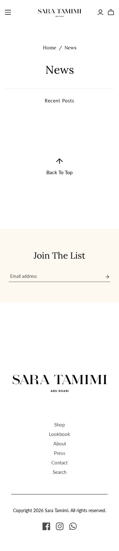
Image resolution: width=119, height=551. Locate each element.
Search (59, 472)
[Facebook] (46, 526)
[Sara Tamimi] (59, 11)
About (59, 443)
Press (59, 453)
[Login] (100, 12)
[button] (59, 167)
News (70, 48)
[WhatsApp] (73, 526)
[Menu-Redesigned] (8, 12)
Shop (59, 424)
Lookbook (59, 434)
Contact (59, 462)
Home (49, 48)
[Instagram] (59, 526)
